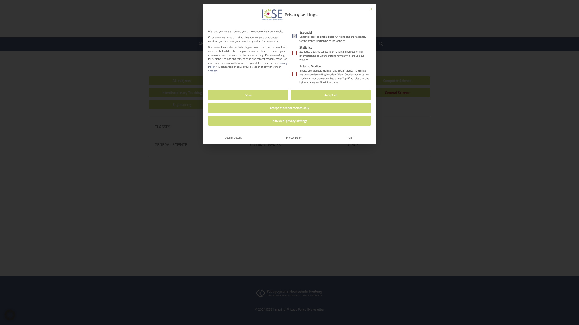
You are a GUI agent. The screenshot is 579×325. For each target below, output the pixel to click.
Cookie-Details (233, 137)
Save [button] (248, 95)
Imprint (350, 137)
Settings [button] (213, 71)
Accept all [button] (330, 95)
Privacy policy (294, 137)
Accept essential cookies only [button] (289, 107)
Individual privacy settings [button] (289, 120)
